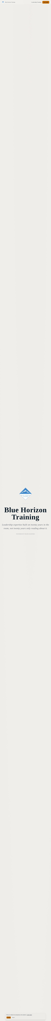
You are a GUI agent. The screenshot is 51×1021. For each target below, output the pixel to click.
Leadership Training (36, 2)
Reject (13, 1017)
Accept (8, 1017)
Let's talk (46, 2)
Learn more (29, 1014)
